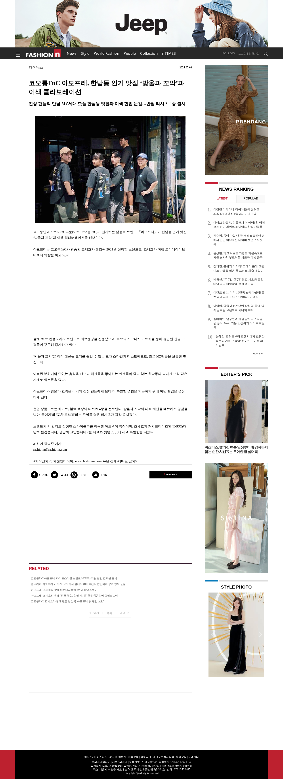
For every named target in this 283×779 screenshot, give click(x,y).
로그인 (242, 53)
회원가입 (254, 53)
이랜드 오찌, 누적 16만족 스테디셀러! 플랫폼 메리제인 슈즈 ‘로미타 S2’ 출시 (238, 295)
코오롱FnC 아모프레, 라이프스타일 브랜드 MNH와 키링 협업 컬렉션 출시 (74, 578)
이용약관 (145, 756)
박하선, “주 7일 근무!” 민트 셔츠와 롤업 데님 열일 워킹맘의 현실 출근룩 (238, 282)
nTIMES (169, 53)
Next (259, 634)
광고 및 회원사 (117, 756)
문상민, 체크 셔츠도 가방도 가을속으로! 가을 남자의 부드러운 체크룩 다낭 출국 (238, 255)
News (71, 53)
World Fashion (106, 53)
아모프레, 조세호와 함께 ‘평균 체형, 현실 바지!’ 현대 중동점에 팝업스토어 (74, 595)
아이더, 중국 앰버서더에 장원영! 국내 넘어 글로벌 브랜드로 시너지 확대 (238, 308)
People (130, 53)
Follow (228, 53)
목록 (109, 613)
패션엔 (43, 53)
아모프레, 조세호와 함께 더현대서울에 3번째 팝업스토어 (64, 589)
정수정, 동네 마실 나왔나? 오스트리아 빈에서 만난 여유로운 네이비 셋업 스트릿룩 (239, 240)
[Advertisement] (110, 297)
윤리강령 (181, 756)
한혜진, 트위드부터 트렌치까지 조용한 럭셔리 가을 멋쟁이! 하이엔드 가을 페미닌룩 (240, 341)
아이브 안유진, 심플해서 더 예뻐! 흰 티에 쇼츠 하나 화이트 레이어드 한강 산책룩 (239, 225)
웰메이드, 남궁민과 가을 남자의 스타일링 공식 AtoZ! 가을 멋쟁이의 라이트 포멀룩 (239, 323)
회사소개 (89, 756)
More (256, 353)
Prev (212, 634)
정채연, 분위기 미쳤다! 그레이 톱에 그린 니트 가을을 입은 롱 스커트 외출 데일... (238, 268)
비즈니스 (102, 756)
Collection (149, 53)
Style (85, 53)
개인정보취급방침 (163, 756)
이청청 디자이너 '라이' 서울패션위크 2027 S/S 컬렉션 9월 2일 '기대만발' (236, 211)
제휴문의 (133, 756)
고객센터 (193, 756)
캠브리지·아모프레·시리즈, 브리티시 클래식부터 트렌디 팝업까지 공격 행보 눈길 (78, 584)
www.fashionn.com (88, 461)
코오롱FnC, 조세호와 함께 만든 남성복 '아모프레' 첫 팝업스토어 (68, 601)
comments (171, 474)
